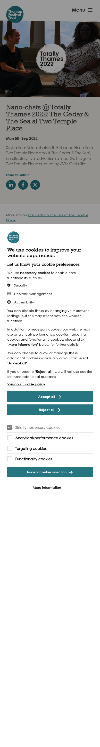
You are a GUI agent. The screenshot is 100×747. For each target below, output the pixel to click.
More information (47, 487)
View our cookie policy (26, 384)
